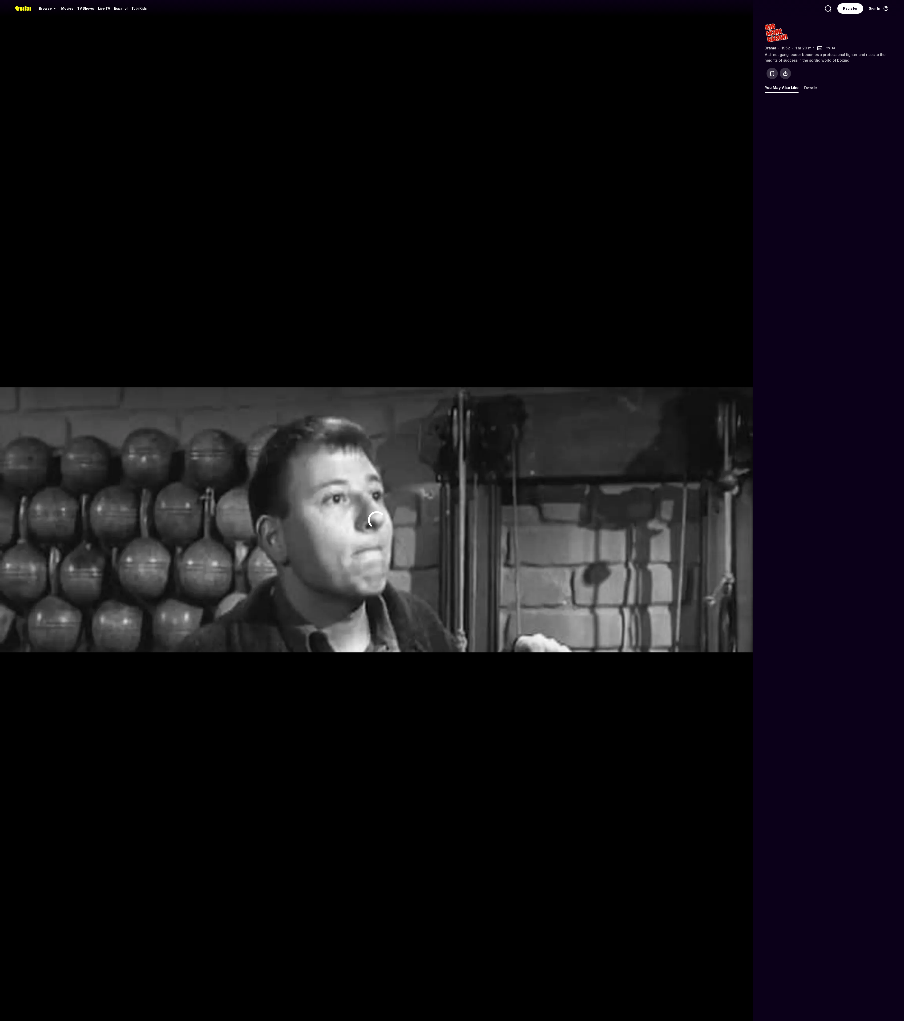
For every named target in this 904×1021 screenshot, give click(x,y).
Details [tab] (810, 87)
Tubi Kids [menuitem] (139, 8)
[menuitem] (48, 8)
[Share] (785, 73)
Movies (67, 8)
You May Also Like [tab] (782, 87)
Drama (770, 48)
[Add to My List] (772, 73)
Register (850, 8)
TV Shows (85, 8)
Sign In (874, 8)
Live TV (104, 8)
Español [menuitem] (121, 8)
